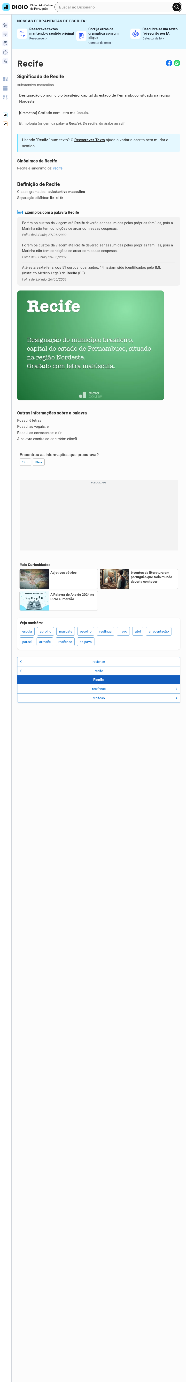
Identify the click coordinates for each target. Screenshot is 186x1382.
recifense (65, 642)
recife (57, 168)
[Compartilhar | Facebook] (169, 63)
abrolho (45, 631)
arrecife (45, 642)
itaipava (86, 642)
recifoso (99, 698)
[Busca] (176, 7)
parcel (26, 642)
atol (138, 631)
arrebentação (158, 631)
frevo (123, 631)
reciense (99, 662)
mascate (65, 631)
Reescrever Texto (89, 139)
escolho (86, 631)
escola (27, 631)
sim (25, 462)
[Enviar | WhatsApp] (177, 63)
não (38, 462)
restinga (105, 631)
